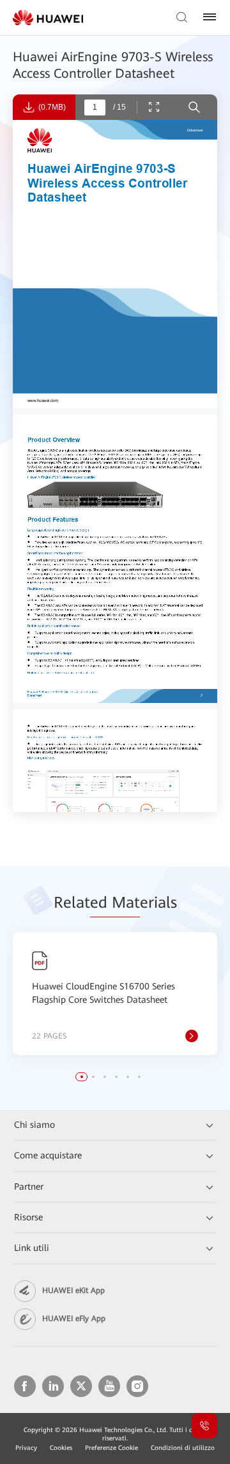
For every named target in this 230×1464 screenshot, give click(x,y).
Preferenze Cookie (111, 1447)
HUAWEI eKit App (73, 1290)
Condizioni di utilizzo (183, 1447)
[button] (81, 1077)
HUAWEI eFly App (73, 1318)
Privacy (26, 1447)
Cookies (61, 1447)
